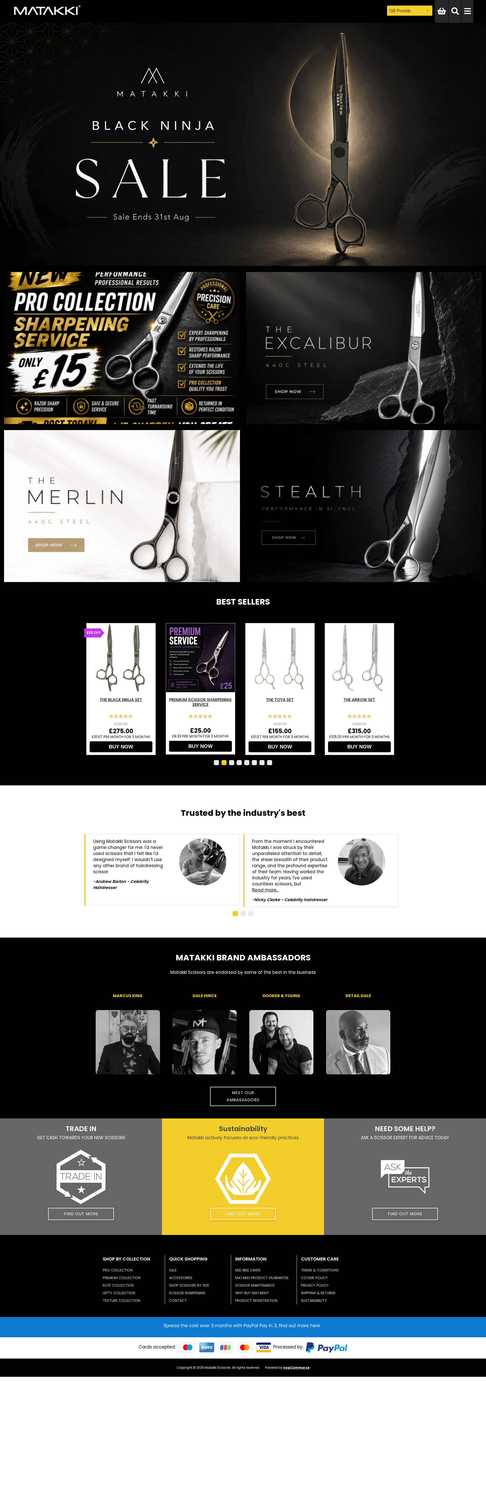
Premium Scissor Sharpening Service (200, 702)
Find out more (81, 1214)
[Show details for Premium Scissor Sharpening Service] (200, 657)
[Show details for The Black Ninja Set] (121, 657)
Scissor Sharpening (187, 1292)
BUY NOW (121, 746)
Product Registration (256, 1300)
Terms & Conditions (320, 1270)
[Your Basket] (442, 11)
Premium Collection (121, 1277)
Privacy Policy (315, 1285)
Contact (178, 1300)
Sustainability (314, 1300)
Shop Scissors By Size (189, 1285)
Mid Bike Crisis (247, 1270)
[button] (235, 913)
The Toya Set (280, 699)
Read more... (265, 890)
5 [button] (246, 762)
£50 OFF (93, 632)
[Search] (455, 11)
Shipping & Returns (318, 1292)
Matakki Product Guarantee (262, 1277)
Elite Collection (118, 1285)
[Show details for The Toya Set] (280, 657)
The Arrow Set (359, 699)
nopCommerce (296, 1367)
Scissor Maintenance (255, 1285)
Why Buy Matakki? (252, 1292)
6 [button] (254, 762)
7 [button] (262, 762)
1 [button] (216, 762)
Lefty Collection (119, 1292)
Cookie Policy (314, 1277)
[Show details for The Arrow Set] (359, 657)
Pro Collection (118, 1270)
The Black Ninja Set (121, 699)
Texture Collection (121, 1300)
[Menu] (467, 11)
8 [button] (269, 762)
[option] (124, 689)
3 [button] (231, 762)
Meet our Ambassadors (243, 1096)
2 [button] (224, 762)
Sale (173, 1270)
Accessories (180, 1277)
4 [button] (239, 762)
